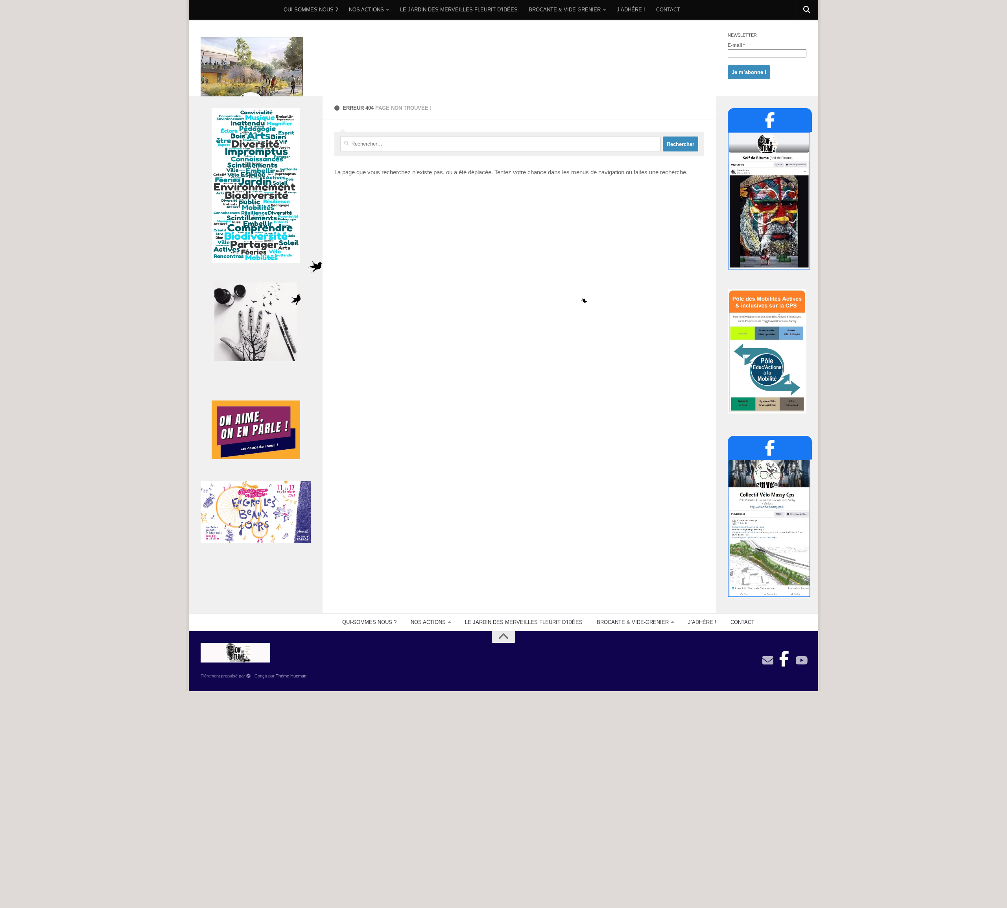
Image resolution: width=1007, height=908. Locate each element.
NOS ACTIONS (366, 10)
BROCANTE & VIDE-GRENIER (565, 10)
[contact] (767, 660)
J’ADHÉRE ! (631, 10)
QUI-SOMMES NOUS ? (311, 10)
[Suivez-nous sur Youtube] (800, 660)
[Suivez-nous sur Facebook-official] (784, 656)
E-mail (736, 45)
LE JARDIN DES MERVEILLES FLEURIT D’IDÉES (459, 10)
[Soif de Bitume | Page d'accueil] (252, 79)
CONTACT (668, 10)
